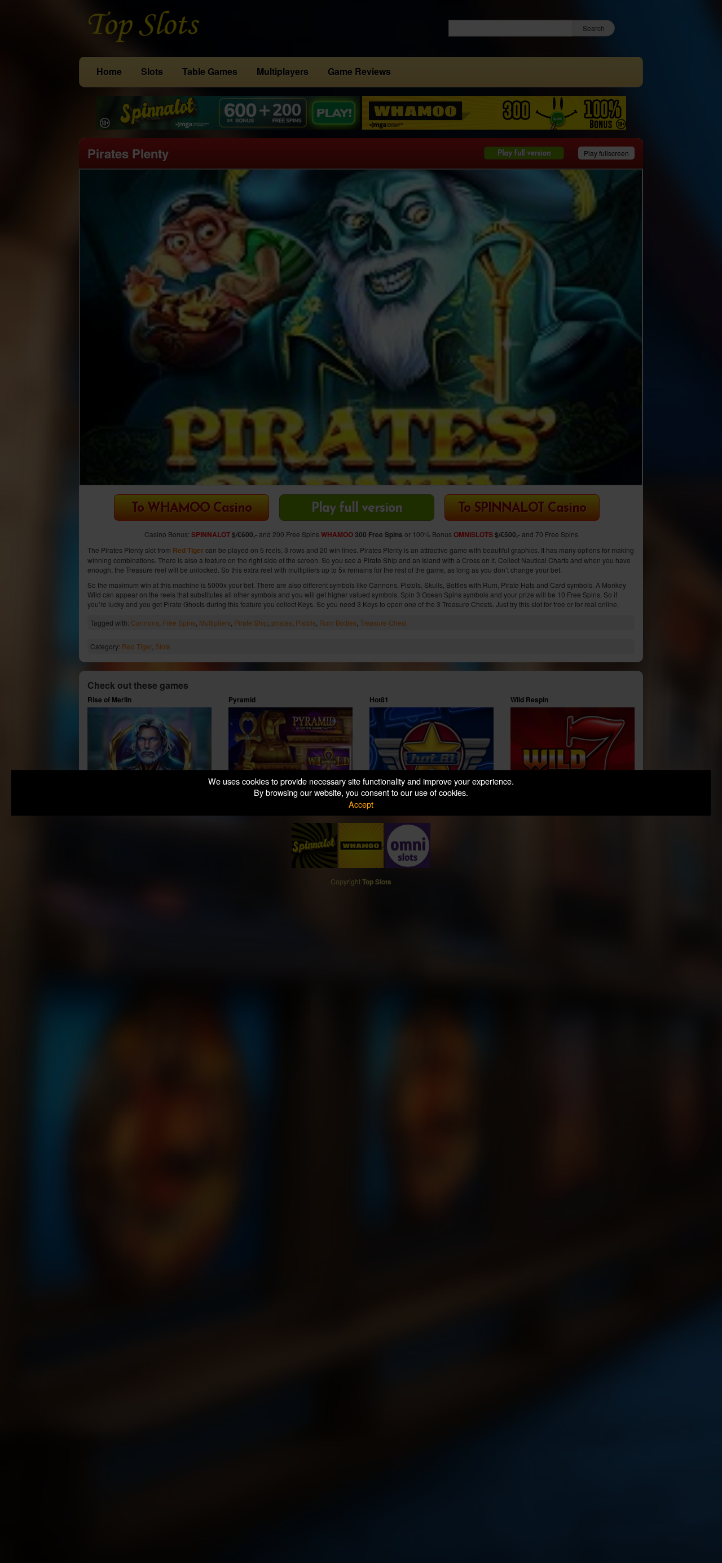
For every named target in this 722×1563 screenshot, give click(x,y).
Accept (361, 804)
